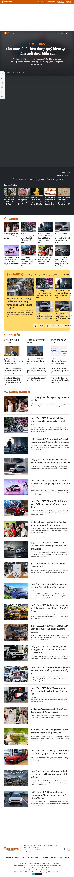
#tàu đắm (33, 179)
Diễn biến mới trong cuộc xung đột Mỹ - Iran (36, 379)
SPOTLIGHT (17, 274)
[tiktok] (35, 325)
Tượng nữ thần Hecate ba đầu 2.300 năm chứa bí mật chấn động (37, 201)
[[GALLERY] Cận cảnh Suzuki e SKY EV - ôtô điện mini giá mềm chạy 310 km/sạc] (16, 591)
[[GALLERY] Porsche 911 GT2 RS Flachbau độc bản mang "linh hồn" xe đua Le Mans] (62, 250)
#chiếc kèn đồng (21, 179)
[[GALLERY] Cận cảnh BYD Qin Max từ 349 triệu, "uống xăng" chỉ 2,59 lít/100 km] (11, 250)
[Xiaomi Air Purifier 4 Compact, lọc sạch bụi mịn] (16, 570)
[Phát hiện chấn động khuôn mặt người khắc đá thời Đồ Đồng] (10, 192)
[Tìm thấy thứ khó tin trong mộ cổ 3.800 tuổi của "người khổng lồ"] (64, 192)
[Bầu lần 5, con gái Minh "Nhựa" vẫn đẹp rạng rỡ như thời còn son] (16, 715)
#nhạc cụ (60, 179)
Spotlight (66, 858)
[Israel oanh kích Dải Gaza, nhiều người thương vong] (35, 351)
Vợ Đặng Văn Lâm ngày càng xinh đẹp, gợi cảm (11, 236)
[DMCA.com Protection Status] (37, 874)
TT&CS (52, 325)
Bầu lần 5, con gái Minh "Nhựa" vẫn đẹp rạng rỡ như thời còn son (49, 710)
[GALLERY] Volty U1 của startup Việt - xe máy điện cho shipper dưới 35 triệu (49, 691)
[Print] (2, 87)
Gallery (26, 274)
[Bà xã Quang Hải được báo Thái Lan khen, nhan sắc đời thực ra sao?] (45, 250)
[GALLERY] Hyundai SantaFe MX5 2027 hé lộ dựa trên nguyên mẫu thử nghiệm (49, 629)
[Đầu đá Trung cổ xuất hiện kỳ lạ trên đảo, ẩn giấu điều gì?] (24, 192)
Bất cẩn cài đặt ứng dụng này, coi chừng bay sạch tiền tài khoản (60, 371)
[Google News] (2, 96)
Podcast (43, 274)
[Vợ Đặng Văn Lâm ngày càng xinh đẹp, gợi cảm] (11, 227)
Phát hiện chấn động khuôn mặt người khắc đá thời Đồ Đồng (9, 201)
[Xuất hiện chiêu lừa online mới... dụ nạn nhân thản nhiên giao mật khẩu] (59, 351)
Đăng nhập (66, 33)
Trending (11, 33)
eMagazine (67, 274)
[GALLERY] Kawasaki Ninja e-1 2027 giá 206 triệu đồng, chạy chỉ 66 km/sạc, (27, 238)
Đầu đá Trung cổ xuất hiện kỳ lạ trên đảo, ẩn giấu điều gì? (23, 201)
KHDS (41, 2)
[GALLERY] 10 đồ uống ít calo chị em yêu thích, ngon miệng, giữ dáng (49, 731)
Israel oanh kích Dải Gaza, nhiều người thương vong (36, 361)
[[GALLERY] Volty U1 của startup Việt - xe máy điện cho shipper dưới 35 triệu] (16, 695)
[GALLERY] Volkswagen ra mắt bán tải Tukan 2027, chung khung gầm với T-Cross (50, 608)
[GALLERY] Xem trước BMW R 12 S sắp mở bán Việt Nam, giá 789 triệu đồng (45, 238)
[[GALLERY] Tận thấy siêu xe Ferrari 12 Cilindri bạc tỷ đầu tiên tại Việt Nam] (16, 757)
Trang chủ (5, 33)
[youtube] (41, 325)
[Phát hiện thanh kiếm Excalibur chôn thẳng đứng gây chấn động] (50, 192)
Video (34, 274)
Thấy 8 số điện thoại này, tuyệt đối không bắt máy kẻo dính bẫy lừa (60, 380)
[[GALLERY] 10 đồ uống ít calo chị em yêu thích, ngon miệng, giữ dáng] (16, 736)
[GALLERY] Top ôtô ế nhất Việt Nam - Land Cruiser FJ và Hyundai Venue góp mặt (50, 670)
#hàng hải (42, 179)
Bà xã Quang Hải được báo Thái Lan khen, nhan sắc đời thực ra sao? (44, 260)
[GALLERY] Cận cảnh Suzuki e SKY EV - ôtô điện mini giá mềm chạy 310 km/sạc (49, 587)
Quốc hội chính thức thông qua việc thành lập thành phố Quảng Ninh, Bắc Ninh (13, 381)
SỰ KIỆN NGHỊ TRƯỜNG (11, 341)
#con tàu (51, 179)
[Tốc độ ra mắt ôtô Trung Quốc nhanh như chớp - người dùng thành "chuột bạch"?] (20, 287)
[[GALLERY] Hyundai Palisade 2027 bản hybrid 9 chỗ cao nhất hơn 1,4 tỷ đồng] (62, 227)
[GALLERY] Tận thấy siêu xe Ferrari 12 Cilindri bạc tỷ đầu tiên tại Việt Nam (50, 752)
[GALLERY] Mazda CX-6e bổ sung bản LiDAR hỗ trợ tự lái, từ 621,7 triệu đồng (28, 261)
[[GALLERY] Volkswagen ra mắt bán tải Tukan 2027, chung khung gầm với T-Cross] (16, 612)
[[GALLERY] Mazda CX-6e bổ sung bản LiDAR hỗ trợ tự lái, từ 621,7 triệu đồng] (28, 250)
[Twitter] (2, 83)
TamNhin (69, 2)
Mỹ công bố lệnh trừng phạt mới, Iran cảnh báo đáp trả (36, 371)
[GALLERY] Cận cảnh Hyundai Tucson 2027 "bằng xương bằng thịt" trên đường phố (48, 795)
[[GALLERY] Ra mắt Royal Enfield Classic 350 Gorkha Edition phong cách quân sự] (16, 778)
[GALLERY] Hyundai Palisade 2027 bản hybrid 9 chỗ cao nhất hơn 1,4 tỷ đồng (62, 238)
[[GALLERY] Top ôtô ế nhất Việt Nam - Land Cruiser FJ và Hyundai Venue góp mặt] (16, 674)
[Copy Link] (2, 92)
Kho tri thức (37, 43)
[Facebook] (2, 73)
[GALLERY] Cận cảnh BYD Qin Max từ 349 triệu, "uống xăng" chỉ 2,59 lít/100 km (11, 261)
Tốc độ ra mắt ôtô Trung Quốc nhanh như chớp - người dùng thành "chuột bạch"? (19, 303)
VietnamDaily (67, 325)
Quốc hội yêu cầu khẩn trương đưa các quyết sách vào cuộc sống (13, 371)
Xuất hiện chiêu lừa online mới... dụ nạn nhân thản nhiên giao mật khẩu (59, 361)
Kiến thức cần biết (35, 858)
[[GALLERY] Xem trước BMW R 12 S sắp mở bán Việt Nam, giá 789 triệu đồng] (45, 227)
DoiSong (61, 2)
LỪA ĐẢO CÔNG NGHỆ (58, 341)
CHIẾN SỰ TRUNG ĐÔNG (36, 341)
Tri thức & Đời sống (56, 858)
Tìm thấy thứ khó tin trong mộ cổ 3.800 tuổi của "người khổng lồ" (64, 201)
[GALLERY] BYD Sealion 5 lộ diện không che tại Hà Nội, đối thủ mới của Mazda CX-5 (49, 649)
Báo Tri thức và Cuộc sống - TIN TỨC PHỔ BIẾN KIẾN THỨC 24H (7, 1)
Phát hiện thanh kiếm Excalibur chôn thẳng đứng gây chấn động (50, 201)
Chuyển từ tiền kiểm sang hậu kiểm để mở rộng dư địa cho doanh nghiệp (13, 361)
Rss (69, 849)
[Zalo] (2, 78)
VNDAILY (51, 2)
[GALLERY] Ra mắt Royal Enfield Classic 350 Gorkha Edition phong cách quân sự (49, 774)
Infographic (55, 274)
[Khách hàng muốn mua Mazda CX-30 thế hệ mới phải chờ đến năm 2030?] (44, 306)
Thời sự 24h (45, 858)
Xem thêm (16, 33)
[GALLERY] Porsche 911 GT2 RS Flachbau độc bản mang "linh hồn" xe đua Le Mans (61, 261)
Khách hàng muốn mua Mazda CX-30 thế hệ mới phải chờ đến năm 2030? (44, 316)
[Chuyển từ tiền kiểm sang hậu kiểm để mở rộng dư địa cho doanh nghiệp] (12, 351)
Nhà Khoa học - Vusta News (20, 858)
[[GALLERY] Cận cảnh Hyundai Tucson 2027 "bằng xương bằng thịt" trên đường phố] (16, 799)
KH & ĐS (58, 325)
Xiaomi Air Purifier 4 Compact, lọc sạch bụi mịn (48, 565)
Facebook (64, 849)
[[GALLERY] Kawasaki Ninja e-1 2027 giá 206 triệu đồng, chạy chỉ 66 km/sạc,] (28, 227)
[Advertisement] (37, 17)
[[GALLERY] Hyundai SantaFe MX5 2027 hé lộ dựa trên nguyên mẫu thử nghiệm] (16, 632)
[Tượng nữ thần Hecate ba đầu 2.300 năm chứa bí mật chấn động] (37, 192)
